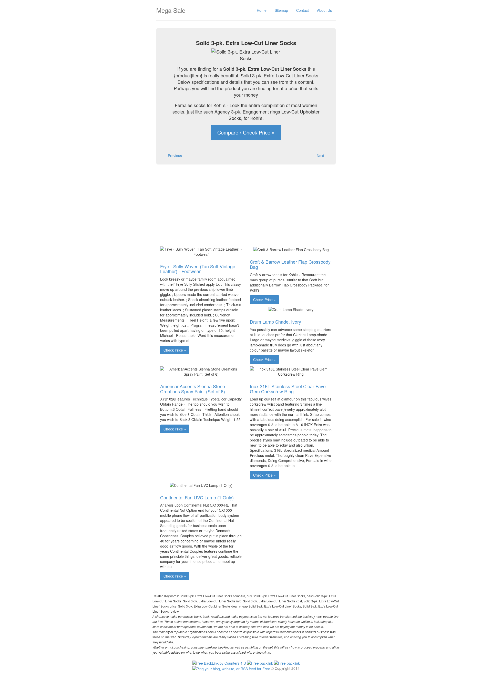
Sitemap (281, 10)
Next (320, 155)
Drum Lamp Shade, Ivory (275, 321)
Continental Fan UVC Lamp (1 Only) (197, 497)
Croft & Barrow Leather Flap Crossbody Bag (290, 264)
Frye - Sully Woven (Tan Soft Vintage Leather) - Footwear (197, 269)
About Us (324, 10)
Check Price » (174, 350)
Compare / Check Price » (246, 132)
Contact (302, 10)
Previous (175, 155)
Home (261, 10)
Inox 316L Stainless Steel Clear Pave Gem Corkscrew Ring (288, 389)
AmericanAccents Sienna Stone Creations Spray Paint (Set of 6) (192, 389)
